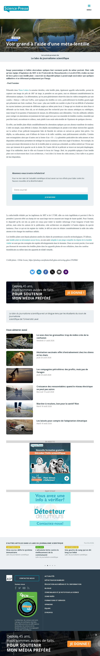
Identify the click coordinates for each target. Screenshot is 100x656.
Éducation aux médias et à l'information (63, 584)
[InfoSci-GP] (50, 463)
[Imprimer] (65, 271)
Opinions (49, 604)
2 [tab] (47, 565)
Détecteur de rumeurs (54, 580)
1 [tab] (45, 565)
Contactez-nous (27, 578)
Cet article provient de (50, 55)
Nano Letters (24, 90)
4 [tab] (52, 565)
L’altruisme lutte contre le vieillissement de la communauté (47, 552)
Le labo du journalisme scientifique (50, 58)
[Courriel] (59, 271)
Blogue (48, 588)
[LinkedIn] (39, 271)
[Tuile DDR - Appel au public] (50, 509)
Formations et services (55, 600)
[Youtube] (24, 588)
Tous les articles (89, 543)
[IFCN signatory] (27, 604)
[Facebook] (45, 271)
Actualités (49, 576)
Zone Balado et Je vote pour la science (62, 592)
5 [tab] (55, 565)
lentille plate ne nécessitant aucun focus (25, 240)
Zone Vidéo (49, 596)
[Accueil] (18, 9)
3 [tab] (50, 565)
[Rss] (28, 588)
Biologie (39, 547)
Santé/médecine (13, 547)
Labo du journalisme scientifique (18, 48)
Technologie (12, 40)
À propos (49, 612)
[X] (52, 271)
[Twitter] (20, 588)
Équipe (47, 608)
